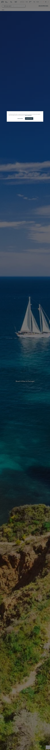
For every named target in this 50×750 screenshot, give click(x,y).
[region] (25, 116)
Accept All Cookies (29, 118)
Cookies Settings (20, 118)
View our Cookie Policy (28, 115)
